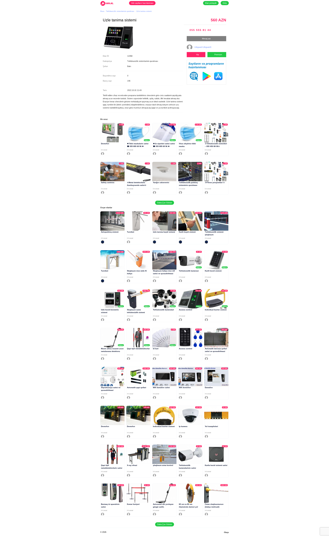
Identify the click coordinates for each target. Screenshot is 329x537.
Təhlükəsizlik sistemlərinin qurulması (120, 11)
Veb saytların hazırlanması (142, 3)
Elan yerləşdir (211, 3)
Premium (218, 54)
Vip (197, 54)
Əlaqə (226, 532)
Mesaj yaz (206, 38)
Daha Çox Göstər (164, 203)
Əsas (102, 11)
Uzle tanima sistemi (144, 11)
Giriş (225, 3)
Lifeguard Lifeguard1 (202, 47)
